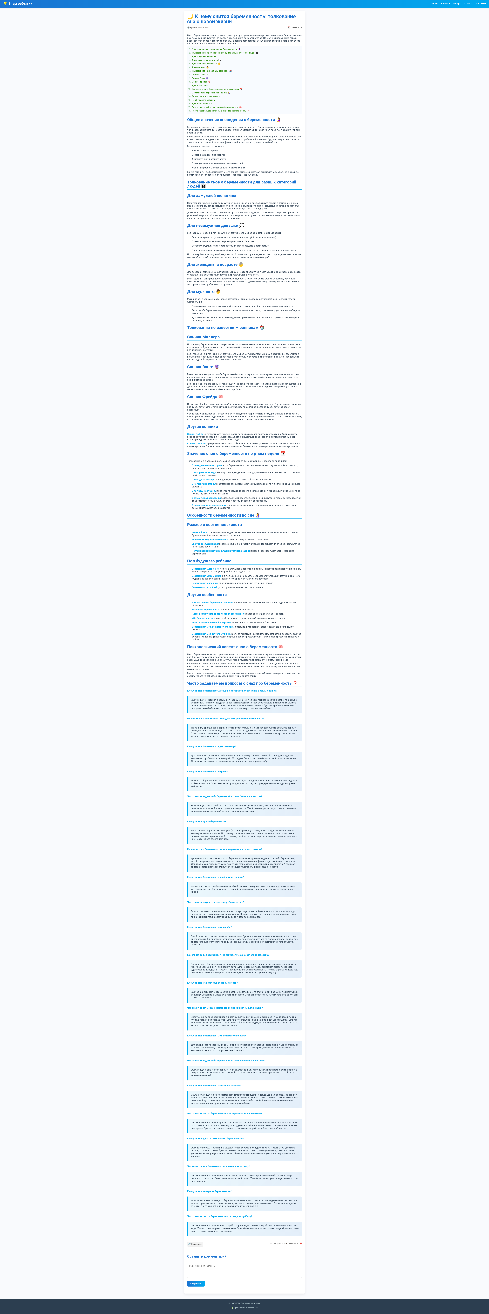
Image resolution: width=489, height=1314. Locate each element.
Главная (434, 3)
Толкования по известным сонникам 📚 (212, 71)
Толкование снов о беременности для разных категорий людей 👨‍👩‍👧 (225, 52)
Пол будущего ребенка (203, 100)
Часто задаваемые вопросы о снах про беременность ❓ (220, 110)
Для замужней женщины (204, 56)
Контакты (481, 3)
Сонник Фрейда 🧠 (201, 81)
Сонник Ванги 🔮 (200, 78)
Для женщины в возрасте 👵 (206, 63)
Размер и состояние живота (206, 96)
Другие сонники (200, 85)
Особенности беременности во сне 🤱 (211, 92)
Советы (468, 3)
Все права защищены (250, 1303)
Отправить (196, 1283)
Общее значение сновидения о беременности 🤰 (216, 49)
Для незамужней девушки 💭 (206, 60)
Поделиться (195, 1244)
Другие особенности (202, 103)
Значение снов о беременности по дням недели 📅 (217, 89)
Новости (445, 3)
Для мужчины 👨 (200, 67)
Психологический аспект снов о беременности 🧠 (217, 107)
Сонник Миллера (200, 74)
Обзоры (457, 3)
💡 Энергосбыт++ (17, 4)
